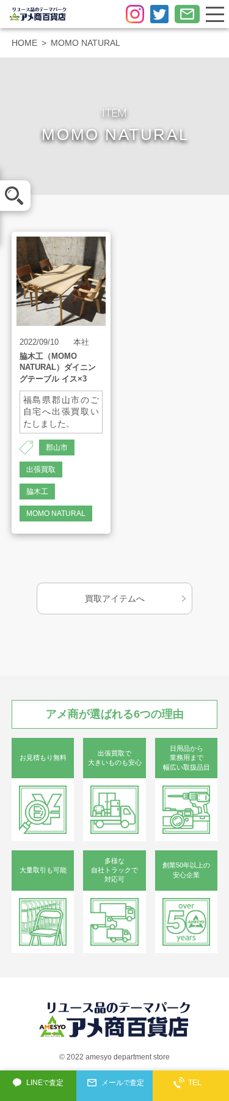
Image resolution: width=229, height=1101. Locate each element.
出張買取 (41, 469)
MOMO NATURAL (55, 513)
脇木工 (37, 491)
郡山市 (57, 447)
